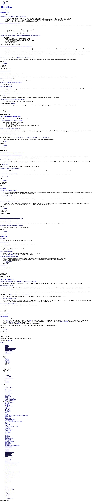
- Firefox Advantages (6, 285)
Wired (6, 412)
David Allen (7, 461)
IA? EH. (6, 423)
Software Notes (3, 236)
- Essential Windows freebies (7, 78)
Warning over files (6, 251)
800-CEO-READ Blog (9, 387)
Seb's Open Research (8, 446)
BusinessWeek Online (8, 393)
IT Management (7, 408)
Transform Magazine (8, 447)
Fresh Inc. (6, 397)
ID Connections (7, 424)
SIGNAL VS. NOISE (9, 429)
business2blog (7, 391)
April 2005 (7, 359)
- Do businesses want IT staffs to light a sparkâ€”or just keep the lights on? (17, 57)
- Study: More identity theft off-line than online (11, 225)
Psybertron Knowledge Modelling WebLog (12, 445)
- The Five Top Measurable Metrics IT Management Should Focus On (16, 46)
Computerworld (7, 405)
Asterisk (6, 486)
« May (4, 372)
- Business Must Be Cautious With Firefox (10, 289)
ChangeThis (7, 487)
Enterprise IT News (4, 12)
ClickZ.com (7, 449)
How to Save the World (9, 488)
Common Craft (7, 436)
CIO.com (6, 404)
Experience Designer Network (10, 419)
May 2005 (6, 358)
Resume (4, 3)
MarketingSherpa (8, 454)
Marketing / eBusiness (9, 351)
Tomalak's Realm (8, 430)
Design (6, 352)
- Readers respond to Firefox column (19, 294)
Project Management (8, 350)
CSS (5, 379)
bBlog (6, 388)
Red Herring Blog (8, 410)
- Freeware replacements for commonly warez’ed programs (12, 99)
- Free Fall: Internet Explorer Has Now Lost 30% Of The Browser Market (18, 281)
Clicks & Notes (6, 7)
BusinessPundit (7, 392)
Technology (5, 63)
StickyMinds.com (8, 481)
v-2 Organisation (8, 432)
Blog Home (2, 342)
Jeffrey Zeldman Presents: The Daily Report (12, 477)
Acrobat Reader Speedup (4, 242)
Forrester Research (8, 396)
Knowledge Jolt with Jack (9, 441)
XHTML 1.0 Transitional (9, 378)
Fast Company (7, 395)
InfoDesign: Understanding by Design (11, 426)
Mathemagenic (7, 442)
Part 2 (19, 128)
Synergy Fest (7, 496)
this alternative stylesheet (64, 321)
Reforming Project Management (10, 473)
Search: (4, 354)
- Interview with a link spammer (8, 190)
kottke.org (6, 478)
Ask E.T (6, 414)
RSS (8, 375)
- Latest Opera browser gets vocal (8, 303)
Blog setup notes (4, 316)
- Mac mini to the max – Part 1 (8, 128)
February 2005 (7, 361)
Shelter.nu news (7, 428)
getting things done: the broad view (11, 463)
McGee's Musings (8, 443)
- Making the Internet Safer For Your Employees (11, 218)
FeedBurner (7, 382)
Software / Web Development (10, 349)
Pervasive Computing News (10, 491)
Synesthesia (7, 497)
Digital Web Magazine (9, 476)
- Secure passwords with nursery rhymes (10, 168)
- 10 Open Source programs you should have (11, 82)
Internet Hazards (4, 216)
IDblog (6, 425)
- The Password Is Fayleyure (8, 159)
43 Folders (7, 458)
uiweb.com (7, 431)
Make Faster (3, 246)
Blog (3, 4)
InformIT (6, 407)
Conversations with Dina (9, 438)
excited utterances (8, 439)
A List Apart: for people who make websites (12, 475)
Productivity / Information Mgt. (10, 348)
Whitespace (7, 482)
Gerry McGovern (8, 440)
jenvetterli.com (10, 340)
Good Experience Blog (9, 420)
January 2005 (7, 362)
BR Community (7, 389)
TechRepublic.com (8, 411)
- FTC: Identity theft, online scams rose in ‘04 (11, 155)
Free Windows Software (5, 71)
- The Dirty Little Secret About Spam (9, 201)
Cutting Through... (8, 460)
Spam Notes (3, 188)
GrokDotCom (7, 451)
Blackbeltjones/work (8, 416)
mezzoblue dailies (8, 479)
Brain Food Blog (8, 459)
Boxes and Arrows (8, 418)
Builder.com (7, 403)
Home (4, 2)
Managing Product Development (10, 472)
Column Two (7, 435)
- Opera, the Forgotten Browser (8, 298)
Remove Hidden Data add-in (13, 254)
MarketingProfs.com (8, 453)
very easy (29, 320)
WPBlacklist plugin (10, 322)
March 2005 (7, 360)
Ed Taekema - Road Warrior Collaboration (12, 462)
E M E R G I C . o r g (8, 406)
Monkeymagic (7, 444)
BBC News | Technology (9, 402)
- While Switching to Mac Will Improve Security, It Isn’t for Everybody (30, 137)
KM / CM (6, 347)
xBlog (6, 433)
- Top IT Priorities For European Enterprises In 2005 (13, 16)
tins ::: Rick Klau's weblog (9, 498)
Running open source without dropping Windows (9, 256)
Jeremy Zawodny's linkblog (9, 489)
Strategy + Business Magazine (10, 400)
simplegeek (7, 495)
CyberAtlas (7, 450)
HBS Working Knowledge (9, 398)
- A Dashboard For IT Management (10, 23)
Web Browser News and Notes (7, 279)
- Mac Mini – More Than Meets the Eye (11, 120)
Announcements (8, 353)
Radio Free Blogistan (8, 493)
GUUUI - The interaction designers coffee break (13, 421)
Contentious (7, 437)
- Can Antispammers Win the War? (8, 196)
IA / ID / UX (7, 346)
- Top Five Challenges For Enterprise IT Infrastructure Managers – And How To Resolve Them (20, 35)
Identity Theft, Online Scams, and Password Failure (12, 152)
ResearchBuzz (7, 494)
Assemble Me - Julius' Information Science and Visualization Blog (16, 415)
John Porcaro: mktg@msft (9, 452)
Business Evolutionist (8, 390)
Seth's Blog (7, 456)
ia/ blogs (6, 422)
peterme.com (7, 427)
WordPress (7, 381)
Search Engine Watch (8, 455)
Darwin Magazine (8, 394)
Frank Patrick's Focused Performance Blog (12, 471)
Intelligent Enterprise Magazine (10, 399)
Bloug (6, 417)
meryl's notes (7, 490)
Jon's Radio (7, 409)
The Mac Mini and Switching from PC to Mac (10, 116)
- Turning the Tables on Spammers (8, 221)
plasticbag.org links (8, 492)
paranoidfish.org (8, 480)
